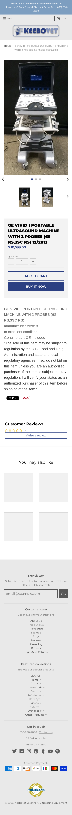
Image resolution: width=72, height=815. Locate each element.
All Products (36, 628)
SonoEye (34, 698)
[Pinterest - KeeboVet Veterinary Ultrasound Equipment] (36, 751)
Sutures (34, 706)
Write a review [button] (36, 435)
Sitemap (36, 632)
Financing (36, 644)
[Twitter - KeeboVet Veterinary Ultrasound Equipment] (14, 751)
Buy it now (36, 287)
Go (63, 594)
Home (7, 46)
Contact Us (46, 732)
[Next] (67, 179)
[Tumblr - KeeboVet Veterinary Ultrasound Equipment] (43, 751)
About (35, 683)
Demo (35, 691)
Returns (36, 648)
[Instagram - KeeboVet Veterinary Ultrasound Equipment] (28, 751)
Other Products (34, 714)
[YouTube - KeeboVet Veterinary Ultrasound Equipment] (50, 751)
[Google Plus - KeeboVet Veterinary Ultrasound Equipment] (57, 751)
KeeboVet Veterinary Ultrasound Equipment (41, 802)
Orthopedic (35, 710)
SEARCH (36, 675)
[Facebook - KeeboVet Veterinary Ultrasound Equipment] (21, 751)
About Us (36, 620)
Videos (35, 702)
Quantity (13, 256)
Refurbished (34, 695)
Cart (64, 18)
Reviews (36, 640)
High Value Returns (36, 652)
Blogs (36, 636)
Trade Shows (36, 624)
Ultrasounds (34, 687)
